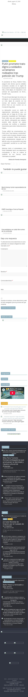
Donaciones (21, 679)
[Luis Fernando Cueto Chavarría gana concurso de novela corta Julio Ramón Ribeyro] (13, 407)
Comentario (4, 249)
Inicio (5, 679)
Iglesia (5, 519)
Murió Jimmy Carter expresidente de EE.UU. (14, 188)
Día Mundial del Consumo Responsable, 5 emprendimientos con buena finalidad (13, 622)
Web (2, 289)
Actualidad (5, 61)
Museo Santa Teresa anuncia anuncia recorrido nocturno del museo (12, 501)
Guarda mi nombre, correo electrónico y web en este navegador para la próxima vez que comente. (14, 302)
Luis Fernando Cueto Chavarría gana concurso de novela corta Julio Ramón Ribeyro (13, 410)
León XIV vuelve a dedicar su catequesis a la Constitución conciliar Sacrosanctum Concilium (14, 541)
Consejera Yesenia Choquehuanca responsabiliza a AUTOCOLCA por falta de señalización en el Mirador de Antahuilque (13, 492)
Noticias (10, 519)
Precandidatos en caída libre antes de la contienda (13, 230)
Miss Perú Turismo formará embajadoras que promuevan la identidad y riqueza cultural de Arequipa (13, 462)
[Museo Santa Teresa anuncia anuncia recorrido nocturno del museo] (14, 498)
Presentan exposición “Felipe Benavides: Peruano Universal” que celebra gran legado (13, 420)
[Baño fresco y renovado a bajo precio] (14, 580)
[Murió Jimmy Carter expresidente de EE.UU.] (14, 173)
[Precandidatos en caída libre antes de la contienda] (14, 215)
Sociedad (6, 455)
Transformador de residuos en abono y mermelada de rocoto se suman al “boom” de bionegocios (13, 603)
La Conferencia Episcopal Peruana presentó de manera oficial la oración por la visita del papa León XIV (14, 553)
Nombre (4, 271)
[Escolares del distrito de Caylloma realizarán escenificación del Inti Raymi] (14, 476)
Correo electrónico (7, 280)
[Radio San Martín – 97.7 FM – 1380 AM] (2, 40)
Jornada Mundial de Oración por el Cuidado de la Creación (13, 524)
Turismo (11, 455)
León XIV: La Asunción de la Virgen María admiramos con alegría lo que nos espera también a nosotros (13, 565)
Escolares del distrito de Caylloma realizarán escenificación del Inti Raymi (14, 480)
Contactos (14, 680)
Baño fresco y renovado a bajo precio (13, 585)
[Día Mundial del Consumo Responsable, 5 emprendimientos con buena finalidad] (14, 618)
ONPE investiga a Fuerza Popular (13, 209)
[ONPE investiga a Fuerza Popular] (14, 195)
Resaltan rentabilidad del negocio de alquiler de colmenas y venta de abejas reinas (14, 613)
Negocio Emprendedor (9, 582)
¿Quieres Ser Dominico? (13, 679)
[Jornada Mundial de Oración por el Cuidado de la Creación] (14, 516)
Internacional (12, 61)
